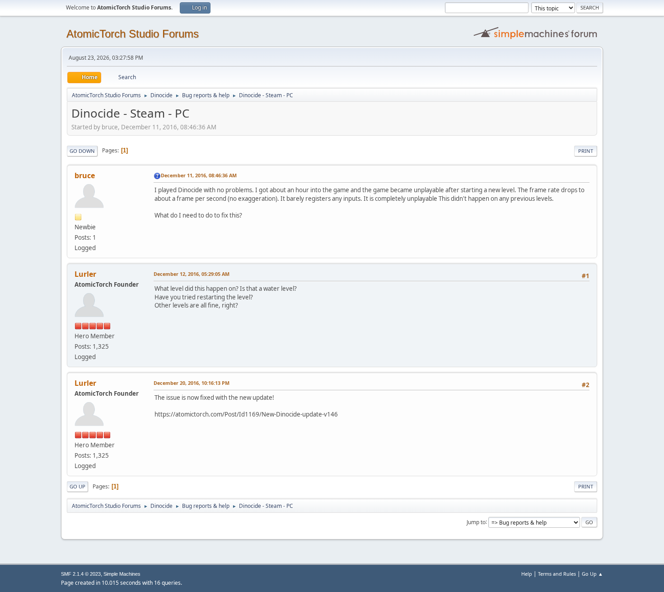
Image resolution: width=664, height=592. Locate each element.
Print (585, 150)
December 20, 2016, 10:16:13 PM (191, 382)
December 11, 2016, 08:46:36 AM (199, 175)
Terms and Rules (557, 573)
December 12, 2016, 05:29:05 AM (191, 273)
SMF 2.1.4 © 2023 (81, 574)
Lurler (85, 274)
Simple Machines (121, 574)
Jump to (476, 522)
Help (526, 573)
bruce (85, 175)
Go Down (82, 150)
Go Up (77, 486)
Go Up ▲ (592, 573)
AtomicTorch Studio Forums (132, 34)
